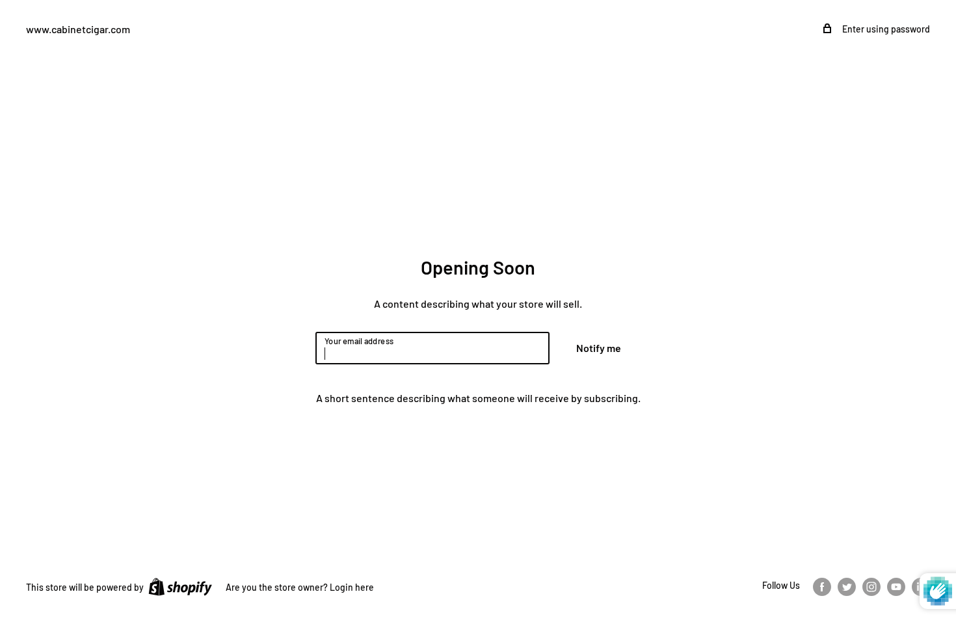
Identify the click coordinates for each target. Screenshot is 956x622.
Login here (352, 587)
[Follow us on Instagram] (871, 586)
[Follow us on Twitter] (847, 586)
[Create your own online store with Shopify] (180, 586)
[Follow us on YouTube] (896, 586)
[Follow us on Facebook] (822, 586)
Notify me (598, 348)
